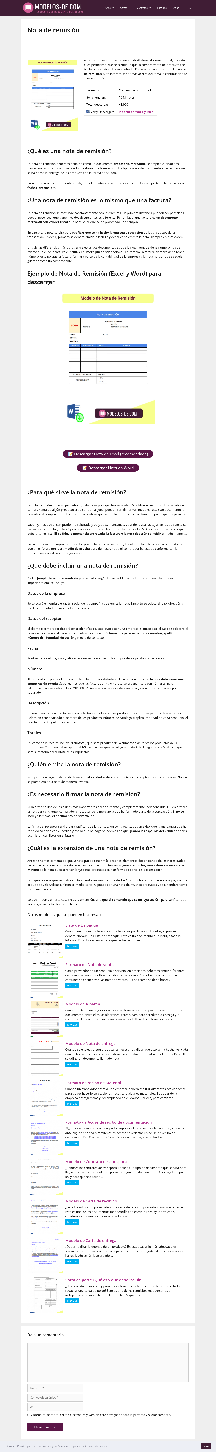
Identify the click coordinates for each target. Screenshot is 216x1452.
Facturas (162, 7)
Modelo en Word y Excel (136, 112)
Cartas (123, 7)
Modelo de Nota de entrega (90, 1043)
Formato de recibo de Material (93, 1082)
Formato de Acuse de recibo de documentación (108, 1122)
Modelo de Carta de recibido (91, 1201)
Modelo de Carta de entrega (90, 1240)
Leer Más (72, 946)
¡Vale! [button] (206, 1446)
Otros (176, 7)
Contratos (142, 7)
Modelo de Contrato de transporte (96, 1161)
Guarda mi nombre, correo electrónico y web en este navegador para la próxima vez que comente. (101, 1415)
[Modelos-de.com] (54, 8)
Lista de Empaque (81, 925)
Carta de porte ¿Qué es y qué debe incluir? (103, 1279)
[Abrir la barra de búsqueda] (190, 8)
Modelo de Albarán (82, 1004)
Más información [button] (97, 1446)
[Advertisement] (108, 44)
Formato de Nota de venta (89, 964)
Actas (108, 7)
